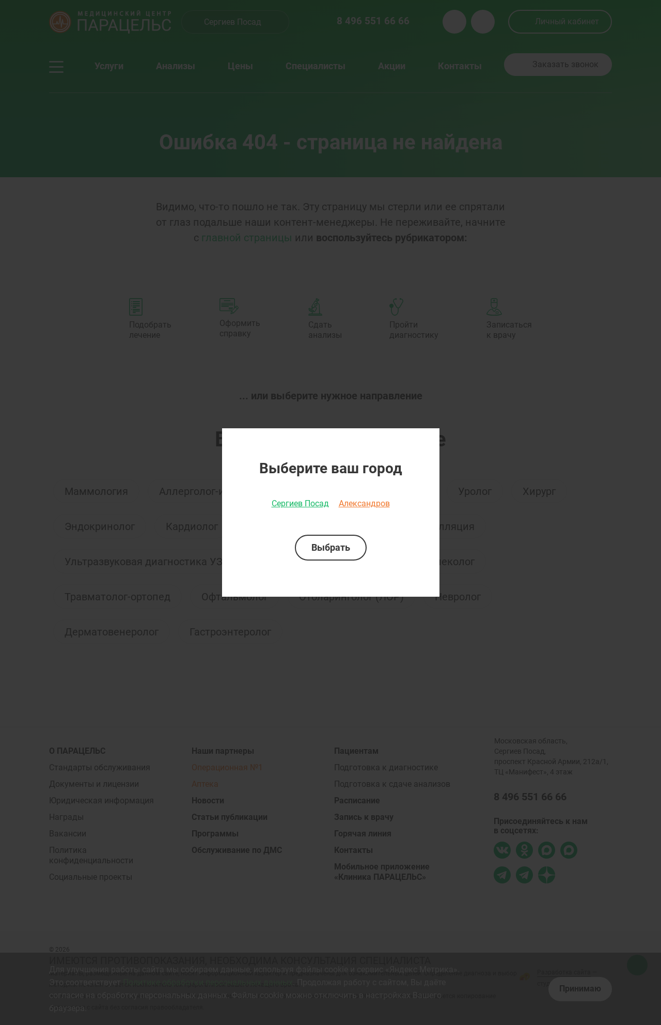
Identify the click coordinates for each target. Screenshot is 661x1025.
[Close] (428, 439)
